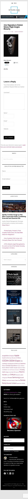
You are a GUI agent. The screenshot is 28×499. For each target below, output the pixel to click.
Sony (4, 383)
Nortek (4, 374)
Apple (16, 355)
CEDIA (5, 360)
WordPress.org (8, 411)
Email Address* (6, 179)
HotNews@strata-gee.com (16, 398)
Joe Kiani (11, 372)
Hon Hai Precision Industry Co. (14, 369)
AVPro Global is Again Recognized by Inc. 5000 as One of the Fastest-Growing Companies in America (13, 246)
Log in (5, 404)
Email (5, 121)
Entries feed (7, 407)
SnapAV (13, 380)
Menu (15, 3)
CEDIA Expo (14, 360)
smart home (8, 380)
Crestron (22, 363)
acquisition (5, 355)
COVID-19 (16, 363)
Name (6, 113)
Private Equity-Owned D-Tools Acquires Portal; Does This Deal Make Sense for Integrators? (12, 232)
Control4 (4, 363)
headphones (19, 367)
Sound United (11, 383)
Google (15, 367)
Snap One (17, 380)
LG (14, 372)
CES (21, 361)
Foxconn (19, 365)
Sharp (4, 380)
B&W (11, 358)
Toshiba (23, 383)
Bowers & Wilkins (16, 358)
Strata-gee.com (14, 10)
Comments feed (8, 409)
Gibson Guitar (9, 367)
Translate (16, 451)
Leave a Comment (19, 31)
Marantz (17, 372)
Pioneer (10, 377)
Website (6, 129)
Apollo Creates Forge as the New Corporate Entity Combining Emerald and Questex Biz (14, 216)
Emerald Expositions (11, 365)
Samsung (16, 377)
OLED (8, 374)
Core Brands (10, 363)
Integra (7, 372)
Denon (3, 365)
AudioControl (5, 358)
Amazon (11, 355)
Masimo (22, 372)
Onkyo (12, 375)
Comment (7, 92)
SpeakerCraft (19, 383)
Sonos (22, 380)
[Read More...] (6, 225)
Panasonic (18, 374)
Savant (22, 377)
